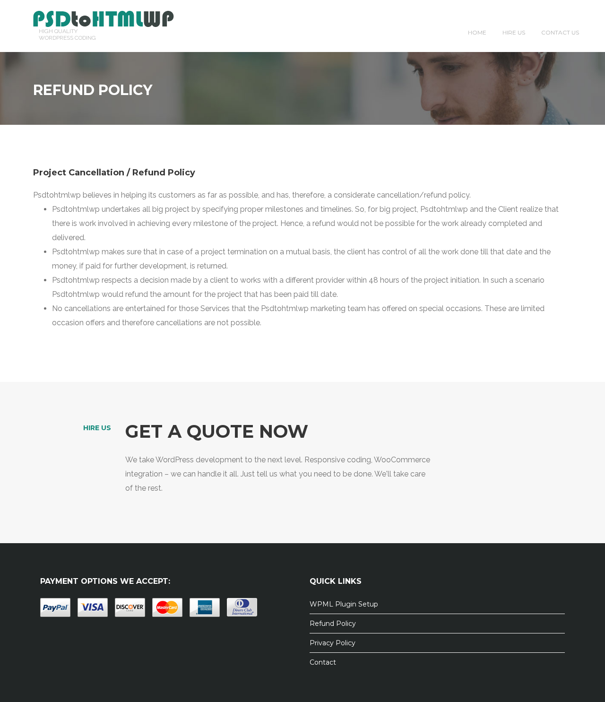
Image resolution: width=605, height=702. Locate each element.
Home (477, 32)
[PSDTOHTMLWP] (103, 18)
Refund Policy (333, 623)
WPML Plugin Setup (344, 604)
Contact (323, 662)
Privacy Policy (332, 643)
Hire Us (513, 32)
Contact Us (560, 32)
